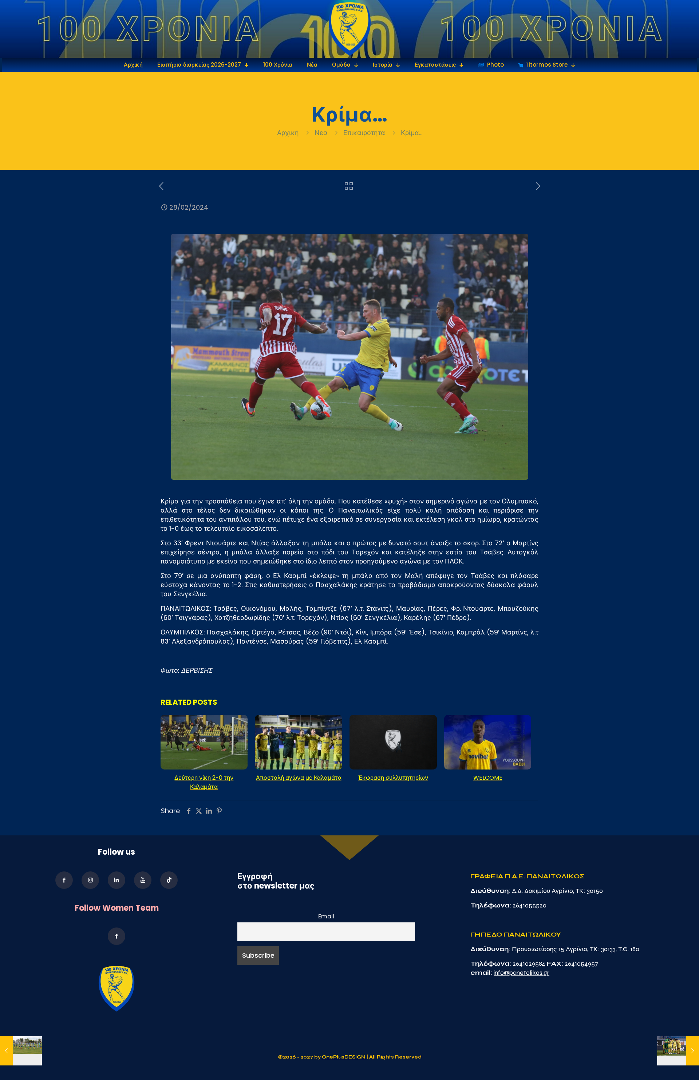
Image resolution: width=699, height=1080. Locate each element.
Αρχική (289, 132)
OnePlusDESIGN (344, 1057)
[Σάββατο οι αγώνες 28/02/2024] (21, 1050)
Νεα (321, 132)
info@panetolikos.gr (521, 973)
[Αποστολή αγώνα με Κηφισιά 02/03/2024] (678, 1050)
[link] (350, 29)
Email (326, 916)
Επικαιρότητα (364, 132)
